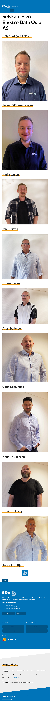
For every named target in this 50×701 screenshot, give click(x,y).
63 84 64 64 (36, 627)
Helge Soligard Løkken (17, 36)
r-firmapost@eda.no (37, 631)
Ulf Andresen (11, 283)
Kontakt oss (15, 6)
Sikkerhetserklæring (7, 699)
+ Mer (5, 580)
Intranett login (21, 613)
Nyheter (33, 3)
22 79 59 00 (13, 627)
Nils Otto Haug (12, 511)
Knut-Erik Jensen (13, 456)
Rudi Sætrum (11, 174)
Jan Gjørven (10, 229)
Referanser (25, 3)
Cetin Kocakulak (13, 386)
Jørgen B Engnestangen (17, 105)
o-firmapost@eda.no (13, 631)
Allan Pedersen (12, 328)
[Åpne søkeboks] (12, 10)
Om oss (46, 695)
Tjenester (14, 3)
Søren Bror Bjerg (13, 565)
